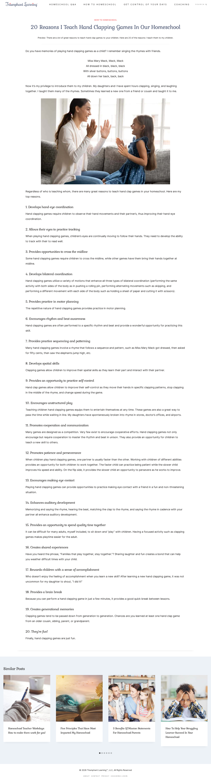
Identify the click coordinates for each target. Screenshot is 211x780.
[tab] (99, 753)
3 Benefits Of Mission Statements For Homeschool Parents (131, 730)
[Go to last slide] (6, 713)
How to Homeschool (100, 4)
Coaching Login (119, 776)
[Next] (204, 713)
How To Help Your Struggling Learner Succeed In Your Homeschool (181, 732)
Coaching (182, 4)
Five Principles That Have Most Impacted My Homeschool (78, 730)
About (86, 776)
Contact (95, 776)
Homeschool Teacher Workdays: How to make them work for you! (26, 730)
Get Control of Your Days (145, 4)
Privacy (105, 776)
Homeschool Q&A (62, 4)
